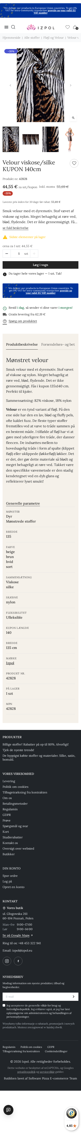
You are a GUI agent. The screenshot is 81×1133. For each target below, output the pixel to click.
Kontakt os (10, 843)
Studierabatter (13, 837)
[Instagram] (7, 961)
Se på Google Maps (16, 935)
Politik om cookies (15, 787)
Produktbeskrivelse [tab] (22, 344)
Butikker (9, 854)
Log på (7, 881)
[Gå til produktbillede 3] (50, 139)
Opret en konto (13, 887)
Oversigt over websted (18, 848)
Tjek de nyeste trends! (18, 750)
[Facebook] (18, 961)
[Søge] (13, 27)
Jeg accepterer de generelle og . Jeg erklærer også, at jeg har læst (38, 1011)
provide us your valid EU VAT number (55, 11)
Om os (7, 798)
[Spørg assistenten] (8, 1110)
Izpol (10, 663)
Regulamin (10, 809)
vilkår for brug (49, 1005)
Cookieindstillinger (56, 1051)
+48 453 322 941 (29, 943)
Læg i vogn (40, 265)
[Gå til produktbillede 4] (70, 139)
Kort (6, 832)
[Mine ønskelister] (67, 27)
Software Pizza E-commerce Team (53, 1078)
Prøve (7, 820)
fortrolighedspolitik (18, 1009)
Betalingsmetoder (15, 804)
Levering (9, 781)
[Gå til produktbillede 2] (30, 139)
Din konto (12, 868)
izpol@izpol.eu (22, 950)
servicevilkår (47, 1071)
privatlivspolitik (26, 1071)
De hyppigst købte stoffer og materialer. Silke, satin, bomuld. (39, 757)
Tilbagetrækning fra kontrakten (25, 792)
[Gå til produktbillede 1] (11, 139)
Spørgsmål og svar (15, 826)
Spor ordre (10, 876)
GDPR (7, 815)
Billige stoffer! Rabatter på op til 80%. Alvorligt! (36, 744)
